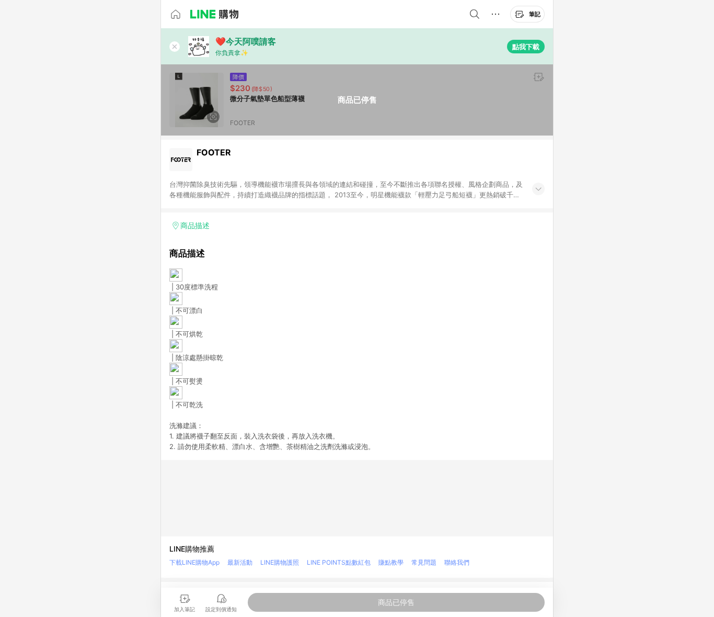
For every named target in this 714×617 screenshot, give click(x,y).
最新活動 (239, 562)
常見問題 (423, 562)
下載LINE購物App (194, 562)
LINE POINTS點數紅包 (339, 562)
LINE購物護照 (279, 562)
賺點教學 (391, 562)
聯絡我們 (456, 562)
